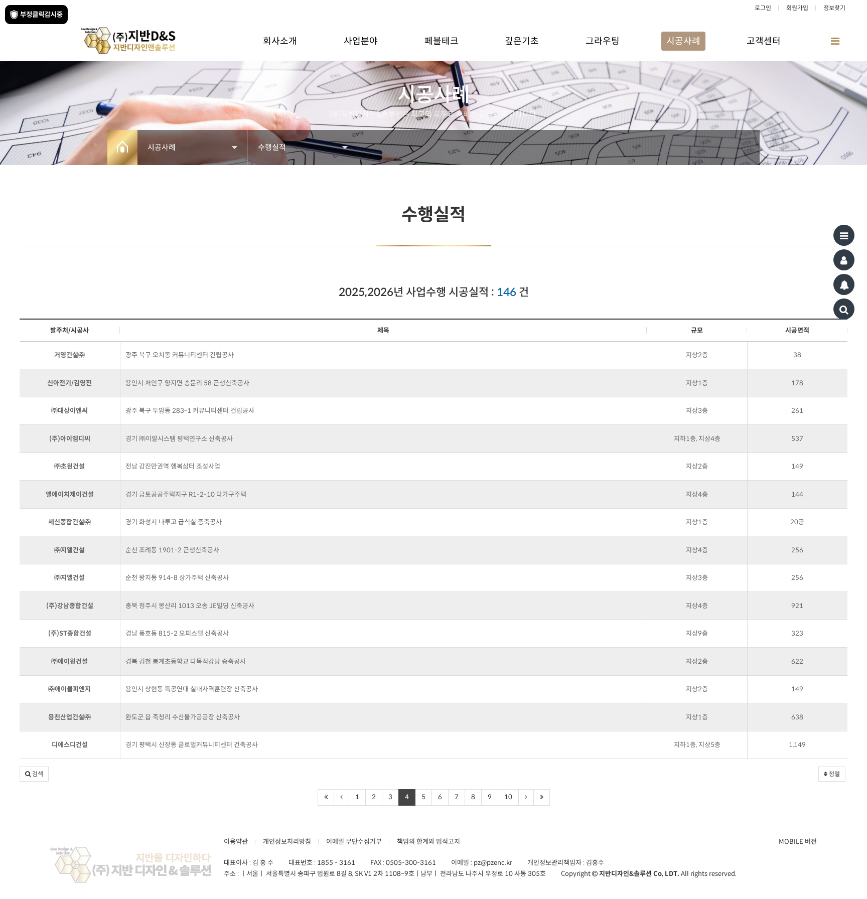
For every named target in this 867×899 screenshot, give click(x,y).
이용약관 (236, 841)
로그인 (763, 8)
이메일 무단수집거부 (354, 841)
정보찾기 (834, 8)
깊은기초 (522, 41)
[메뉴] (843, 235)
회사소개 (280, 41)
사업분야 (361, 41)
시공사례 (683, 41)
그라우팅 (603, 41)
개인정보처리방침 (287, 841)
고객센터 (764, 41)
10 (508, 797)
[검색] (843, 309)
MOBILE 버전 (798, 841)
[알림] (843, 284)
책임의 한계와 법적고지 (428, 841)
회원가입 (797, 8)
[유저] (843, 259)
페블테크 (441, 41)
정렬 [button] (833, 774)
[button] (34, 774)
